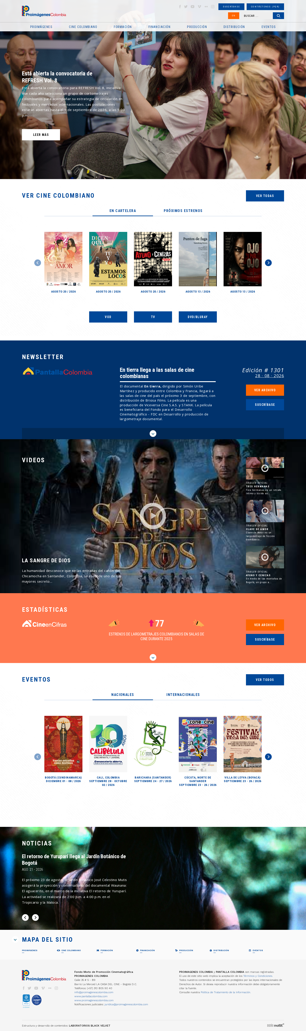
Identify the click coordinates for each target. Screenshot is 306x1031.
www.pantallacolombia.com (91, 996)
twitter (186, 6)
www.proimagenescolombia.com (94, 1000)
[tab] (123, 211)
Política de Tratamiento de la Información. (226, 992)
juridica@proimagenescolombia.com (126, 1004)
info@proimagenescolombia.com (93, 992)
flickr (206, 6)
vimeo (199, 6)
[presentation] (123, 211)
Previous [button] (37, 262)
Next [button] (268, 262)
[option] (153, 89)
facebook (179, 6)
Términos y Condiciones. (258, 976)
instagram (213, 6)
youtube (192, 6)
